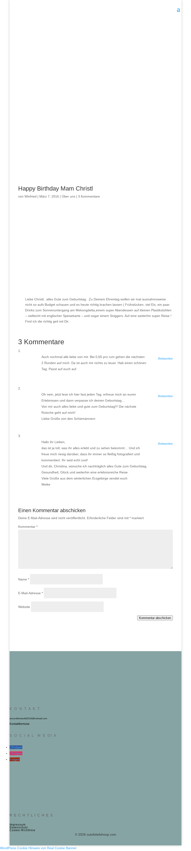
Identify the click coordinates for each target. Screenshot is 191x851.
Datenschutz (19, 827)
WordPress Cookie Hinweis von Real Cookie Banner (38, 848)
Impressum (18, 824)
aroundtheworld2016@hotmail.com (28, 718)
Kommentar (28, 526)
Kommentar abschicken (155, 618)
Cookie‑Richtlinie (22, 830)
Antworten (165, 358)
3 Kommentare (89, 196)
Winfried (30, 196)
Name (23, 579)
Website (24, 607)
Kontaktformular (20, 724)
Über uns (68, 196)
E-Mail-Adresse (30, 593)
